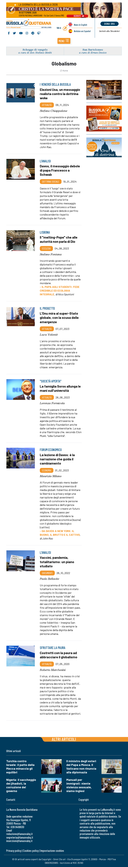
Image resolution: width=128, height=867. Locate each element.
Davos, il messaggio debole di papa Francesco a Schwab (60, 170)
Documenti (47, 573)
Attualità (47, 105)
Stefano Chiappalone (53, 111)
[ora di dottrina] (104, 147)
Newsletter (109, 31)
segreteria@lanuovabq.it (19, 837)
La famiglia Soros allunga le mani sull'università (60, 388)
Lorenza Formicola (52, 403)
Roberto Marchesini (53, 670)
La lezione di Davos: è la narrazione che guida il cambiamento (57, 459)
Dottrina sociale (50, 181)
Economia (46, 470)
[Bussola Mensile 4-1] (104, 90)
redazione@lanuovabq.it (19, 834)
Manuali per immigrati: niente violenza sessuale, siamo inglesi (79, 785)
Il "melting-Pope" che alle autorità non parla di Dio (58, 239)
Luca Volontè (49, 334)
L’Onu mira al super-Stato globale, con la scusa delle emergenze (59, 317)
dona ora (109, 23)
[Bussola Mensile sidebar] (104, 118)
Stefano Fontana (51, 254)
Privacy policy (13, 850)
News (80, 24)
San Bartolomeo (93, 49)
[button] (64, 40)
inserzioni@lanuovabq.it (19, 841)
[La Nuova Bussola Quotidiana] (29, 24)
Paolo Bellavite (49, 579)
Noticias (82, 31)
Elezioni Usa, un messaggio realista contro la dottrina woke (60, 93)
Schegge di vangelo (35, 49)
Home (65, 70)
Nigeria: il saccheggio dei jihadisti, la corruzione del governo (21, 785)
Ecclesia (46, 248)
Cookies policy (31, 850)
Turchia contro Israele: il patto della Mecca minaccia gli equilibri (20, 766)
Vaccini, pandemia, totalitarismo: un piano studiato (57, 561)
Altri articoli (64, 739)
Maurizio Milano (51, 476)
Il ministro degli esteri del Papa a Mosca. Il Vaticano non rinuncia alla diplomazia (81, 766)
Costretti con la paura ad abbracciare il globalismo (58, 655)
